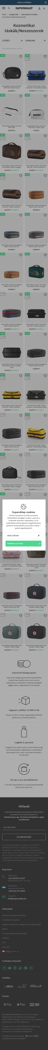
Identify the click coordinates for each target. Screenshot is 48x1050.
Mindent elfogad (15, 543)
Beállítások (13, 535)
